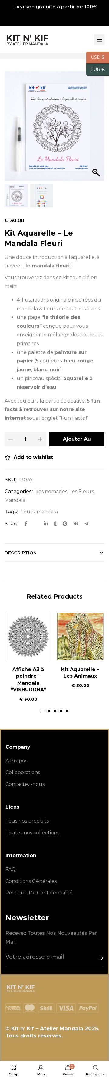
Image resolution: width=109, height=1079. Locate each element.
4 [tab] (61, 711)
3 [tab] (55, 711)
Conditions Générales (31, 881)
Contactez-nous (25, 784)
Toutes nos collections (32, 833)
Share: (12, 523)
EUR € (95, 69)
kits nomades (51, 491)
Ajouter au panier (77, 441)
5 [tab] (67, 711)
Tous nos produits (27, 821)
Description (21, 553)
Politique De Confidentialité (39, 893)
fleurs (28, 512)
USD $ (95, 57)
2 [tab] (49, 711)
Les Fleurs (81, 491)
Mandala (15, 500)
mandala (47, 512)
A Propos (16, 760)
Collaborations (22, 772)
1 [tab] (42, 711)
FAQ (10, 869)
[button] (96, 129)
